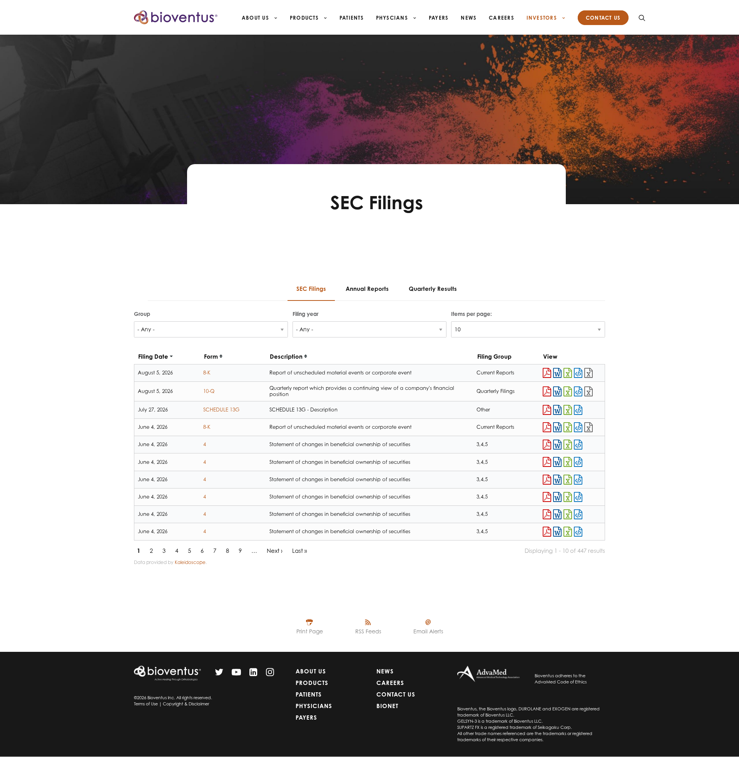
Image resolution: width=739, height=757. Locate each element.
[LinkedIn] (253, 674)
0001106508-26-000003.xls (567, 462)
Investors (543, 18)
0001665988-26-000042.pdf (547, 391)
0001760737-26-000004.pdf (547, 480)
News (469, 18)
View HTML (578, 373)
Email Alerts (428, 631)
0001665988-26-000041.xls (567, 373)
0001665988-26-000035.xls (567, 427)
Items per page (470, 314)
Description (286, 356)
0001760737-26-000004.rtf (557, 480)
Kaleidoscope (190, 562)
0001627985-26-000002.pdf (547, 497)
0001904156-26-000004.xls (567, 532)
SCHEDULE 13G (221, 409)
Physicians (314, 706)
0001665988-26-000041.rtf (557, 373)
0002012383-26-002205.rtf (557, 410)
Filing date (153, 356)
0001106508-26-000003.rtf (557, 462)
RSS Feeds (368, 631)
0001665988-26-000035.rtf (557, 427)
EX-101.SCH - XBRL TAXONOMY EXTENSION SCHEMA (588, 373)
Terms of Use (146, 704)
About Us (256, 18)
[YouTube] (236, 674)
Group (142, 314)
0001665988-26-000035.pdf (547, 427)
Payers (438, 18)
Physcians (393, 18)
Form (211, 356)
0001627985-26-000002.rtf (557, 497)
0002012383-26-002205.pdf (547, 410)
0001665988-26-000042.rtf (557, 391)
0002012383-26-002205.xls (567, 410)
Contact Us (395, 694)
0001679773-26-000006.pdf (547, 445)
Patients (351, 18)
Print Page (309, 631)
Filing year (305, 314)
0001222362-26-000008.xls (567, 514)
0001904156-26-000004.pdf (547, 532)
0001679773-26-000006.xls (567, 445)
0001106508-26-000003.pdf (547, 462)
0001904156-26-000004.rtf (557, 532)
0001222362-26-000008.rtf (557, 514)
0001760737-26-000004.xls (567, 480)
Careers (501, 18)
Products (305, 18)
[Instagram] (270, 674)
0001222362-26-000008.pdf (547, 514)
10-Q (208, 391)
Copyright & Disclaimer (186, 704)
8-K (207, 372)
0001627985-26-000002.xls (567, 497)
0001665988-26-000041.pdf (547, 373)
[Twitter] (219, 674)
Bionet (387, 706)
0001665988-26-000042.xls (567, 391)
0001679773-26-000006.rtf (557, 445)
